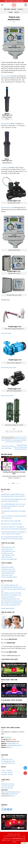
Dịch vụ (20, 9)
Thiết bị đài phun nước (7, 555)
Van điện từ (4, 167)
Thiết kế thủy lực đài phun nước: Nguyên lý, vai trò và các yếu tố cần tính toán (14, 533)
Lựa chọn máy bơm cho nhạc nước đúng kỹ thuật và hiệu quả (14, 472)
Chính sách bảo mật (7, 788)
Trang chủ (11, 833)
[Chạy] (3, 675)
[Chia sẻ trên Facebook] (9, 431)
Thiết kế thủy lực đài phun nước (10, 599)
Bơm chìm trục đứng (7, 395)
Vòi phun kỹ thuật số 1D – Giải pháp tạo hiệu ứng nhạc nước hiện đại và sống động (13, 528)
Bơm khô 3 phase (6, 333)
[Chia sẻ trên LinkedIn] (21, 431)
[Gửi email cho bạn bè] (15, 431)
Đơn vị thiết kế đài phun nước (9, 585)
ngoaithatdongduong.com (14, 745)
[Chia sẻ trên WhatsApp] (7, 431)
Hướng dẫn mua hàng (7, 784)
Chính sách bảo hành (7, 786)
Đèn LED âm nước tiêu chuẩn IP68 (11, 593)
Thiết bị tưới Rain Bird (7, 573)
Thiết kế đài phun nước (8, 547)
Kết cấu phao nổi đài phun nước (10, 605)
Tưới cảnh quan (18, 437)
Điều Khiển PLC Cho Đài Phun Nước (11, 524)
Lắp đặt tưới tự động (7, 567)
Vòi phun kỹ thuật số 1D (8, 597)
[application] (14, 670)
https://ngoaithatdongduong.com (11, 792)
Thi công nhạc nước (7, 553)
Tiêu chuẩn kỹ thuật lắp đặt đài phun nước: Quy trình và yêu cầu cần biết (13, 500)
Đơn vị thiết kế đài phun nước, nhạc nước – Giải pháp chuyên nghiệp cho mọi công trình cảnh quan (13, 506)
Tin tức (16, 12)
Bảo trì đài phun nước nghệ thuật (11, 603)
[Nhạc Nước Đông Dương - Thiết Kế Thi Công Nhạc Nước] (14, 5)
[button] (2, 5)
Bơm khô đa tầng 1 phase (8, 367)
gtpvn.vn (12, 796)
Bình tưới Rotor (5, 123)
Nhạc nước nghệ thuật (14, 835)
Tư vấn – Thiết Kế (6, 770)
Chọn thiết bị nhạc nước (8, 763)
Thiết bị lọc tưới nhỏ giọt (8, 571)
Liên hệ (23, 836)
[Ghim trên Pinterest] (18, 431)
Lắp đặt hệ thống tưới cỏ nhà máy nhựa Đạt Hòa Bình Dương (20, 447)
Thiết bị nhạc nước (6, 557)
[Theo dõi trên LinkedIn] (8, 809)
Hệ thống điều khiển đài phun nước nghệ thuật (13, 512)
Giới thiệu (7, 9)
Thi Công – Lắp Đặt (6, 772)
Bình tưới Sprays (6, 76)
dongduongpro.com (12, 743)
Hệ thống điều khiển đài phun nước (11, 587)
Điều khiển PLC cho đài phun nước (11, 595)
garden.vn (10, 747)
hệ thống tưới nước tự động (18, 438)
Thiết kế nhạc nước (6, 549)
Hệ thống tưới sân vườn (8, 569)
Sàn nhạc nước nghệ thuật (9, 559)
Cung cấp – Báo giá (6, 774)
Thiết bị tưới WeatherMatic (9, 577)
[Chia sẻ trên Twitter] (12, 431)
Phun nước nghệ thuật (9, 836)
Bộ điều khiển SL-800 (7, 207)
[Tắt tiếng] (22, 675)
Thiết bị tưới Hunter (7, 575)
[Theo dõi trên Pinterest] (5, 809)
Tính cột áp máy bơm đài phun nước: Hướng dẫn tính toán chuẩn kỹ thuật (11, 538)
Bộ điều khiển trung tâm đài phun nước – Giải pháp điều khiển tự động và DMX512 (13, 495)
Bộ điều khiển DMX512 (7, 608)
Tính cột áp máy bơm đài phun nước (11, 601)
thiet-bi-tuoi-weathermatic (16, 441)
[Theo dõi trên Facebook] (2, 809)
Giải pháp (13, 9)
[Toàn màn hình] (25, 675)
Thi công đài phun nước (8, 551)
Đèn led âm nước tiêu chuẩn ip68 (10, 521)
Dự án (10, 12)
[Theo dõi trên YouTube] (11, 809)
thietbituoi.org (13, 794)
